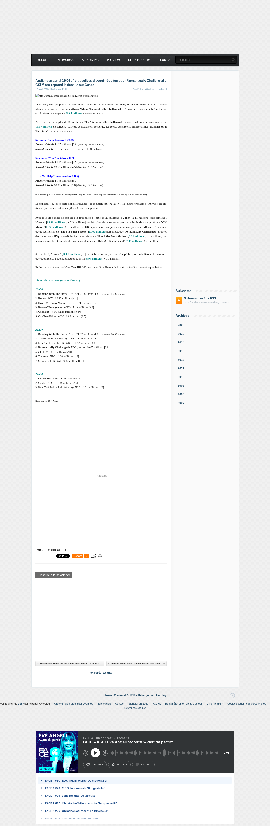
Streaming (90, 60)
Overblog (161, 695)
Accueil (43, 60)
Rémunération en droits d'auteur (183, 703)
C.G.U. (157, 703)
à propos (146, 764)
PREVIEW (113, 60)
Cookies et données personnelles (246, 703)
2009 (181, 385)
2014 (181, 342)
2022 (181, 333)
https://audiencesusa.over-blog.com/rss (206, 302)
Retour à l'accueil (101, 672)
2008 (181, 394)
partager (122, 764)
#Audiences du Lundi (156, 89)
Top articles (104, 703)
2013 (181, 351)
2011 (181, 368)
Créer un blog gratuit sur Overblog (73, 703)
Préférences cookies (134, 707)
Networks (66, 60)
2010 (181, 377)
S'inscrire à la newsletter (54, 575)
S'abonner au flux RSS (200, 298)
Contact (166, 60)
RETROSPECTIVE (140, 60)
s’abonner (97, 764)
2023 (181, 325)
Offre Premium (215, 703)
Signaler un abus (138, 703)
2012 (181, 359)
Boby (21, 703)
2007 (181, 403)
